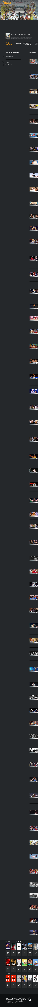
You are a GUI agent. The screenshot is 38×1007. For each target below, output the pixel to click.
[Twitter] (29, 1000)
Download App (10, 999)
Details (19, 44)
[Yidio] (7, 3)
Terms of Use (9, 1002)
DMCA (16, 1002)
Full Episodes (9, 44)
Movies (16, 14)
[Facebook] (22, 1000)
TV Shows (6, 14)
